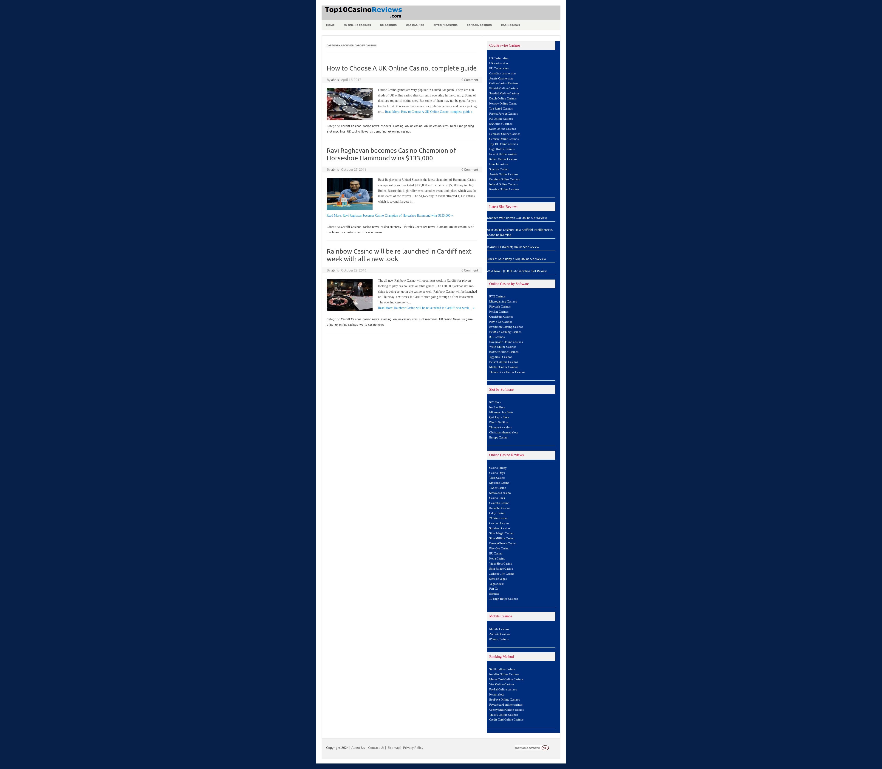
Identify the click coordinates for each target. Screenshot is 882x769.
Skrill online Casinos (502, 669)
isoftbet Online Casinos (503, 351)
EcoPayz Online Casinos (504, 699)
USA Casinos (415, 25)
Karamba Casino (499, 508)
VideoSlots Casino (500, 563)
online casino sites (436, 126)
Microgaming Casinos (503, 301)
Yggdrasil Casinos (500, 357)
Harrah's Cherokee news (419, 227)
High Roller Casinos (501, 149)
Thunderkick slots (500, 427)
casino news (371, 126)
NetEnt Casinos (499, 311)
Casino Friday (498, 467)
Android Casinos (499, 634)
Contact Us (376, 747)
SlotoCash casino (500, 493)
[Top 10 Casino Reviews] (363, 18)
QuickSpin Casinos (501, 316)
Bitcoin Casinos (445, 25)
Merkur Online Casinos (503, 367)
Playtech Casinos (500, 306)
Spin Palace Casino (501, 568)
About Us (358, 747)
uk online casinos (399, 131)
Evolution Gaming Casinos (506, 326)
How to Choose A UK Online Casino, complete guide (402, 68)
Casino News (510, 25)
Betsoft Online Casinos (503, 362)
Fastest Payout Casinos (503, 113)
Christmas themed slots (503, 432)
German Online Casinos (504, 139)
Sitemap (394, 747)
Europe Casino (498, 437)
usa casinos (348, 232)
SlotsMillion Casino (501, 538)
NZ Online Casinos (501, 118)
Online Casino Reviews (503, 83)
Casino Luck (497, 498)
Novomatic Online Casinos (506, 342)
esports (386, 126)
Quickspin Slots (499, 417)
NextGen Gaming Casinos (505, 332)
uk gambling (378, 131)
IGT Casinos (497, 337)
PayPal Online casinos (503, 689)
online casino (414, 126)
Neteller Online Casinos (504, 674)
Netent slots (496, 694)
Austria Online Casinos (503, 174)
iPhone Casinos (499, 639)
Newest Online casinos (503, 154)
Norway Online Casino (503, 103)
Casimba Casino (499, 503)
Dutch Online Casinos (503, 98)
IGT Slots (495, 402)
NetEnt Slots (497, 407)
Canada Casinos (479, 25)
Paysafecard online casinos (506, 704)
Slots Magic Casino (501, 533)
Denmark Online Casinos (504, 134)
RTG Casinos (497, 296)
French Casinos (498, 164)
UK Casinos (388, 25)
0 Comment (469, 79)
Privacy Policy (413, 747)
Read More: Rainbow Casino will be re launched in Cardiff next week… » (426, 308)
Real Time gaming (462, 126)
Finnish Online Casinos (503, 88)
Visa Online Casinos (501, 684)
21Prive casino (498, 518)
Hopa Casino (497, 558)
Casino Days (497, 473)
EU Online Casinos (357, 25)
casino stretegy (391, 227)
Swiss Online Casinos (502, 128)
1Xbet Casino (497, 487)
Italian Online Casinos (503, 159)
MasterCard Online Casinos (506, 679)
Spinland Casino (499, 528)
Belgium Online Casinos (504, 179)
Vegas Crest (496, 583)
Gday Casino (497, 513)
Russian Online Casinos (504, 189)
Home (330, 25)
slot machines (336, 131)
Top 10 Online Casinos (503, 144)
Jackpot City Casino (501, 573)
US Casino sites (499, 58)
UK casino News (357, 131)
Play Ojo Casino (499, 548)
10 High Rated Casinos (503, 598)
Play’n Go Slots (499, 422)
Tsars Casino (497, 477)
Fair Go (493, 588)
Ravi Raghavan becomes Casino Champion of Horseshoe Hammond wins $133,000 (391, 154)
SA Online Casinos (500, 123)
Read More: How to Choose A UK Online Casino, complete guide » (429, 111)
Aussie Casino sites (501, 78)
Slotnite (494, 593)
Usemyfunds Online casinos (506, 709)
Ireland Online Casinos (503, 184)
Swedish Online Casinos (504, 93)
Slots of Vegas (498, 578)
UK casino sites (498, 63)
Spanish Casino (499, 169)
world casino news (369, 232)
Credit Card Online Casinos (506, 719)
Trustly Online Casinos (503, 714)
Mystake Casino (499, 482)
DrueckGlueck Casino (503, 543)
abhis (335, 79)
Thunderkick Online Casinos (507, 372)
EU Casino (496, 553)
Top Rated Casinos (501, 108)
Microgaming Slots (501, 412)
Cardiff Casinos (351, 126)
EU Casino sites (499, 68)
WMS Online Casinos (502, 346)
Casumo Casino (499, 523)
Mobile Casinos (499, 629)
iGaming (398, 126)
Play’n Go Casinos (500, 321)
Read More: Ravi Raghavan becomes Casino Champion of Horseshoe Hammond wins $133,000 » (390, 215)
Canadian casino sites (502, 73)
